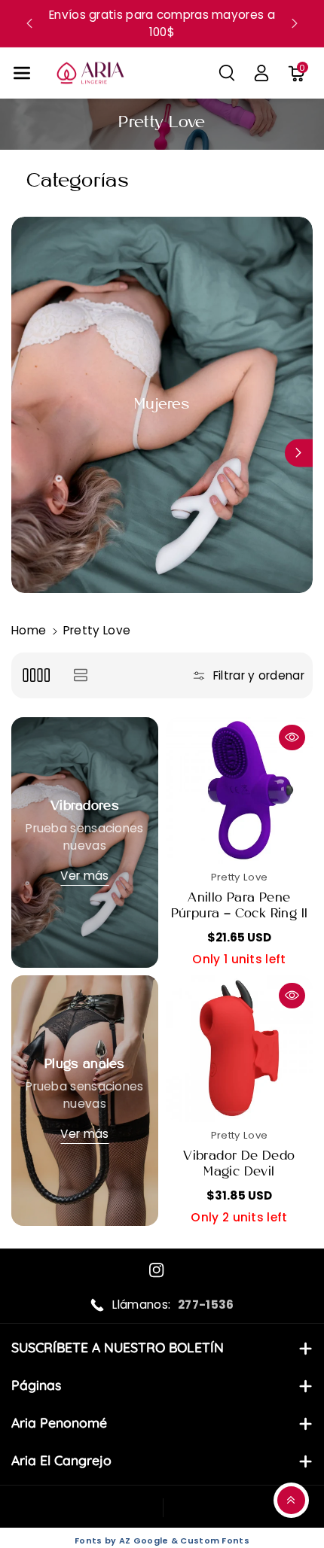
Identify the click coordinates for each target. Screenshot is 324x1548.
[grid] (36, 675)
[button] (21, 73)
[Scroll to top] (291, 1500)
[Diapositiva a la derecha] (299, 453)
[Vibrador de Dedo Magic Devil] (239, 1048)
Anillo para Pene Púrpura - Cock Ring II (239, 906)
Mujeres (161, 404)
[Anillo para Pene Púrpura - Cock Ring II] (239, 790)
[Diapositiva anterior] (29, 23)
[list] (80, 675)
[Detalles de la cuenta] (261, 73)
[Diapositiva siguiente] (295, 23)
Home (28, 630)
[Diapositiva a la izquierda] (25, 453)
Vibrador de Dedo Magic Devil (239, 1164)
